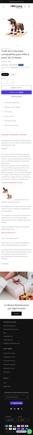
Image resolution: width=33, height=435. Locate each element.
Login (4, 382)
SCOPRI (16, 313)
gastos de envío (14, 67)
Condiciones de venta (9, 357)
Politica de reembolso (9, 364)
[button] (3, 6)
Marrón (5, 74)
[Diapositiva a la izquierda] (13, 46)
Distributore (6, 372)
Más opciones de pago (17, 96)
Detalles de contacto (9, 368)
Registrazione (7, 386)
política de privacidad (9, 353)
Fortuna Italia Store (13, 431)
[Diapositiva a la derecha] (20, 46)
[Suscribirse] (27, 397)
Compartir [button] (6, 263)
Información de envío (9, 360)
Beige (13, 74)
